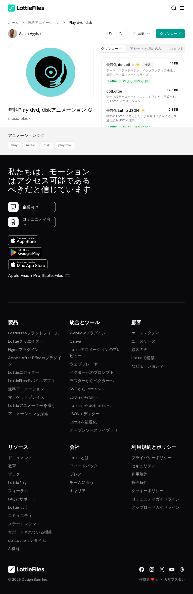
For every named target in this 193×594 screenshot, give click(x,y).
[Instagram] (152, 569)
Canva (75, 341)
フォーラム (18, 490)
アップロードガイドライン (155, 507)
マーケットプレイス (26, 397)
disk (46, 145)
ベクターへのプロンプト (92, 372)
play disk (65, 145)
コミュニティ (20, 515)
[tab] (111, 48)
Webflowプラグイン (88, 333)
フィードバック (84, 466)
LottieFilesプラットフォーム (33, 333)
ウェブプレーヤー (86, 364)
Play (14, 145)
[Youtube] (172, 569)
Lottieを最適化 (83, 422)
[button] (12, 33)
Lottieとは (17, 482)
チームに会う (82, 482)
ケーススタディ (145, 333)
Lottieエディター (23, 372)
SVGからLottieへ (85, 389)
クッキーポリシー (147, 490)
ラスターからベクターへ (92, 380)
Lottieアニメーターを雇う (31, 405)
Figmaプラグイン (23, 349)
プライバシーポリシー (151, 457)
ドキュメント (20, 457)
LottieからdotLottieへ (90, 405)
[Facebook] (142, 569)
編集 (140, 33)
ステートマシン (22, 524)
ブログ (14, 474)
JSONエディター (85, 413)
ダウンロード (170, 33)
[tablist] (142, 48)
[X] (162, 569)
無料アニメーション (26, 389)
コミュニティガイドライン (155, 499)
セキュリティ (143, 466)
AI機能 (14, 548)
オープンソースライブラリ (94, 430)
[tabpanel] (142, 91)
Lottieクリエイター (25, 341)
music (30, 145)
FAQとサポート (21, 499)
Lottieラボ (17, 507)
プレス (76, 474)
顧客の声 (139, 349)
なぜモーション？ (147, 366)
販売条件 (139, 482)
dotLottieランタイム (27, 540)
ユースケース (143, 341)
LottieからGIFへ (84, 397)
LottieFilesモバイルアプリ (31, 380)
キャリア (78, 490)
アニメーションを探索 (28, 413)
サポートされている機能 (30, 532)
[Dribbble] (182, 569)
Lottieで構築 (143, 357)
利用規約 (139, 474)
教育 (12, 466)
